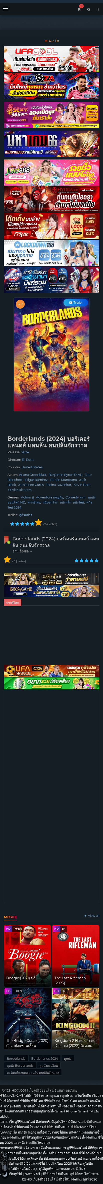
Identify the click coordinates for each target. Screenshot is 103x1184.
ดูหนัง (68, 1058)
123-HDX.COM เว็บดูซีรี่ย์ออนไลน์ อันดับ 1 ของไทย (41, 1090)
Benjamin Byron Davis (65, 475)
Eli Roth (28, 460)
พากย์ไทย (34, 502)
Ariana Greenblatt (32, 475)
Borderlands (16, 1058)
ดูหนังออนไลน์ (49, 1065)
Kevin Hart (82, 485)
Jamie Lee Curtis (31, 485)
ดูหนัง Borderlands (20, 1065)
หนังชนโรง (50, 502)
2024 (25, 452)
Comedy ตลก (76, 497)
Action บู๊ (27, 497)
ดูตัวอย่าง (25, 515)
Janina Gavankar (58, 485)
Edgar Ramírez (36, 480)
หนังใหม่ (78, 502)
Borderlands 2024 (44, 1058)
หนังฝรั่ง (65, 502)
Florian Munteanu (63, 480)
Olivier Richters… (21, 490)
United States (32, 467)
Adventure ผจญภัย (49, 497)
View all (93, 916)
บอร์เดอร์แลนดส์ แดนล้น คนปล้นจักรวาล (33, 1073)
